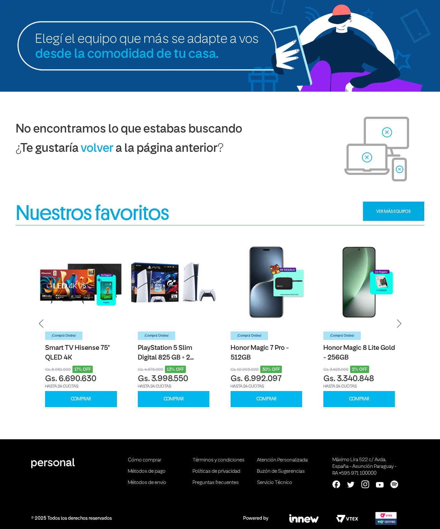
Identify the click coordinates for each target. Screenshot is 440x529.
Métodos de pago (147, 471)
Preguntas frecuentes (216, 482)
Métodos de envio (147, 482)
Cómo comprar (144, 460)
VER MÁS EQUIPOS (393, 211)
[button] (41, 324)
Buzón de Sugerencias (281, 471)
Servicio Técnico (274, 482)
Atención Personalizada (282, 460)
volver (97, 148)
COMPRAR (81, 399)
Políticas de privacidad (216, 471)
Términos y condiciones (218, 460)
